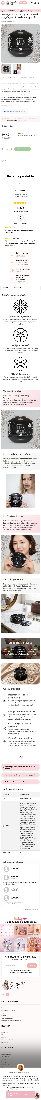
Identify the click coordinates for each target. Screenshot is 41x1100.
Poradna (23, 3)
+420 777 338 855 (9, 10)
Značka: (8, 21)
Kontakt (3, 1015)
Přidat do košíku (22, 149)
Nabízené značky (6, 1054)
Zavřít (21, 160)
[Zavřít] (38, 1087)
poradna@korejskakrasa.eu (31, 10)
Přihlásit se (32, 965)
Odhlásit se (4, 1042)
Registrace (4, 1032)
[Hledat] (32, 3)
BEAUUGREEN (24, 794)
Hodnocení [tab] (18, 288)
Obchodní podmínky (7, 1018)
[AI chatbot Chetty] (36, 1095)
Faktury (3, 1037)
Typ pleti (3, 1059)
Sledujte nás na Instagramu (21, 922)
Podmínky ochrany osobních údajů (11, 1020)
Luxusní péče (5, 1064)
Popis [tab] (5, 288)
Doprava (3, 1008)
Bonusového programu (19, 111)
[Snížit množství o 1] (3, 149)
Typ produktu (5, 1056)
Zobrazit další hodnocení (30, 909)
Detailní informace (6, 105)
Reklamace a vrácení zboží (9, 1010)
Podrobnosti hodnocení (27, 78)
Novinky (3, 1062)
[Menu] (3, 3)
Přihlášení (4, 1035)
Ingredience (4, 1067)
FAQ (2, 1013)
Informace (16, 1080)
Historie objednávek (7, 1040)
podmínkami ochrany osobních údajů (20, 972)
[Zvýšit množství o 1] (11, 149)
